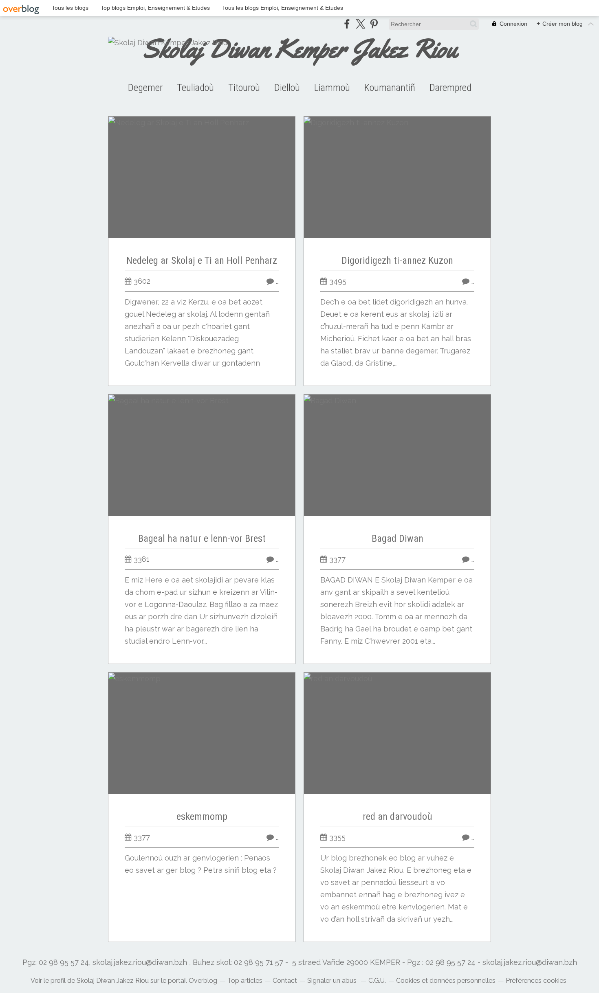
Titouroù (244, 87)
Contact (285, 980)
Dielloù (287, 87)
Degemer (145, 87)
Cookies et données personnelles (445, 980)
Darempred (450, 87)
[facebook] (347, 24)
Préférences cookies (536, 980)
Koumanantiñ (389, 87)
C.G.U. (377, 980)
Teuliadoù (195, 87)
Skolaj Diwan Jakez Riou (113, 980)
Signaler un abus (332, 980)
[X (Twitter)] (360, 24)
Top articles (244, 980)
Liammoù (332, 87)
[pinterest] (374, 24)
